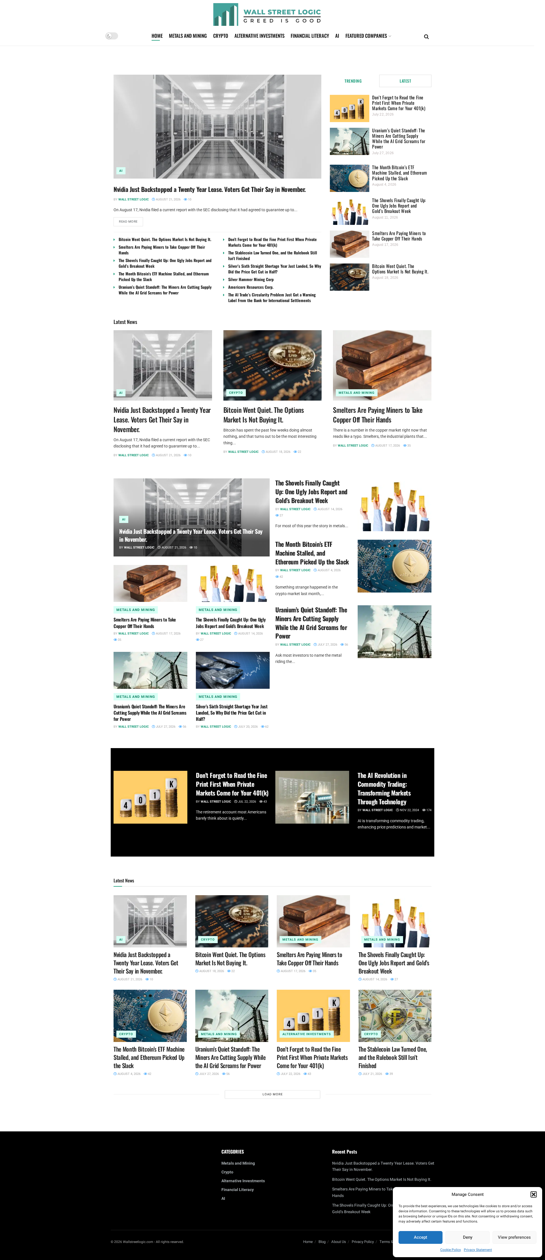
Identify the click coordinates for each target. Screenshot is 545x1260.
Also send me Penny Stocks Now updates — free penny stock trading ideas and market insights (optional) (271, 656)
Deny (467, 1237)
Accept (420, 1237)
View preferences (514, 1237)
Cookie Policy (450, 1249)
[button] (533, 1194)
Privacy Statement (478, 1249)
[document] (272, 630)
